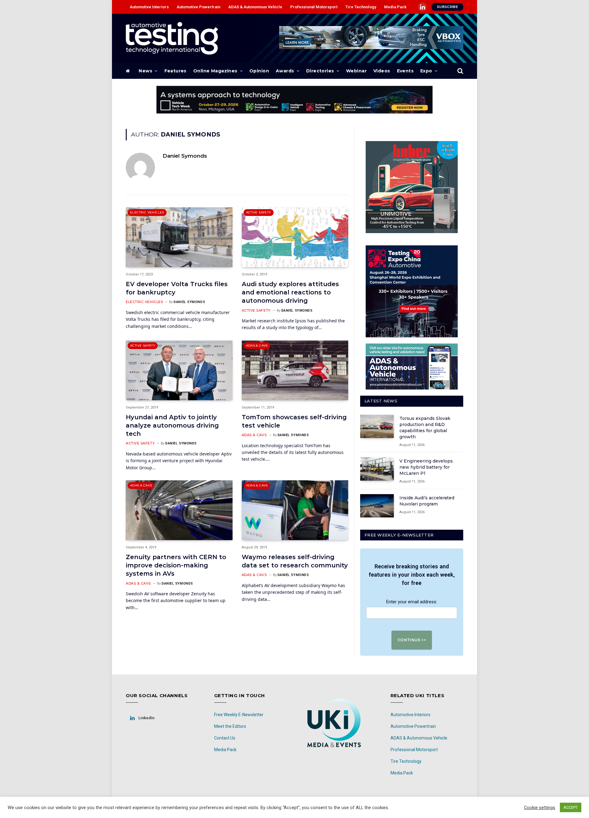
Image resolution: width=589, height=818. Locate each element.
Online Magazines (215, 71)
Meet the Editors (230, 726)
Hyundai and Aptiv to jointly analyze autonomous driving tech (172, 425)
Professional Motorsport (313, 7)
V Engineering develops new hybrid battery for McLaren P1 (426, 467)
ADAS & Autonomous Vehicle (255, 7)
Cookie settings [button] (539, 807)
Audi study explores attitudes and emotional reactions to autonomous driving (290, 292)
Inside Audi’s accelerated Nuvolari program (426, 501)
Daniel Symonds (185, 156)
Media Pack (395, 7)
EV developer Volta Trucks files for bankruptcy (177, 288)
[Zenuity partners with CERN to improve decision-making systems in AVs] (179, 510)
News (145, 71)
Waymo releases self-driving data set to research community (295, 561)
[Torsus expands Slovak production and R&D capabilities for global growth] (377, 426)
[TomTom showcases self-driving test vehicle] (295, 370)
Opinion (259, 71)
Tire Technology (360, 7)
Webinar (356, 71)
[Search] (459, 71)
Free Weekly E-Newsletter (239, 714)
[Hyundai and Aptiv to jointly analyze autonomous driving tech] (179, 370)
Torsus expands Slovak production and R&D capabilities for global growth (424, 428)
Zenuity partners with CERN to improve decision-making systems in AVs (176, 565)
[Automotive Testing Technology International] (172, 38)
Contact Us (224, 737)
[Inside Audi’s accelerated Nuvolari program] (377, 505)
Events (405, 71)
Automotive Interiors (149, 7)
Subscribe (447, 7)
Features (175, 71)
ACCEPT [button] (571, 807)
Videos (381, 71)
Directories (320, 71)
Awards (285, 71)
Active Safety (258, 212)
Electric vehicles (147, 212)
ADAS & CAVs (257, 346)
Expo (426, 71)
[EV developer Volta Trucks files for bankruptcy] (179, 237)
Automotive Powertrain (198, 7)
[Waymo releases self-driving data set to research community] (295, 510)
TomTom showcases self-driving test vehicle (294, 421)
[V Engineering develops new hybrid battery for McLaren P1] (377, 469)
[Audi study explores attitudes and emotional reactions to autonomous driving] (295, 237)
